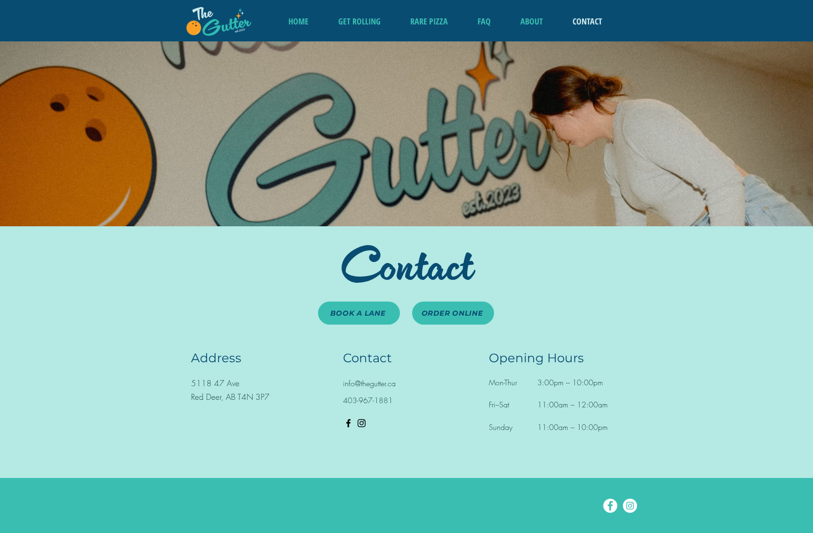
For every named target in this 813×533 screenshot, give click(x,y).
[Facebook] (348, 423)
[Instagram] (361, 423)
